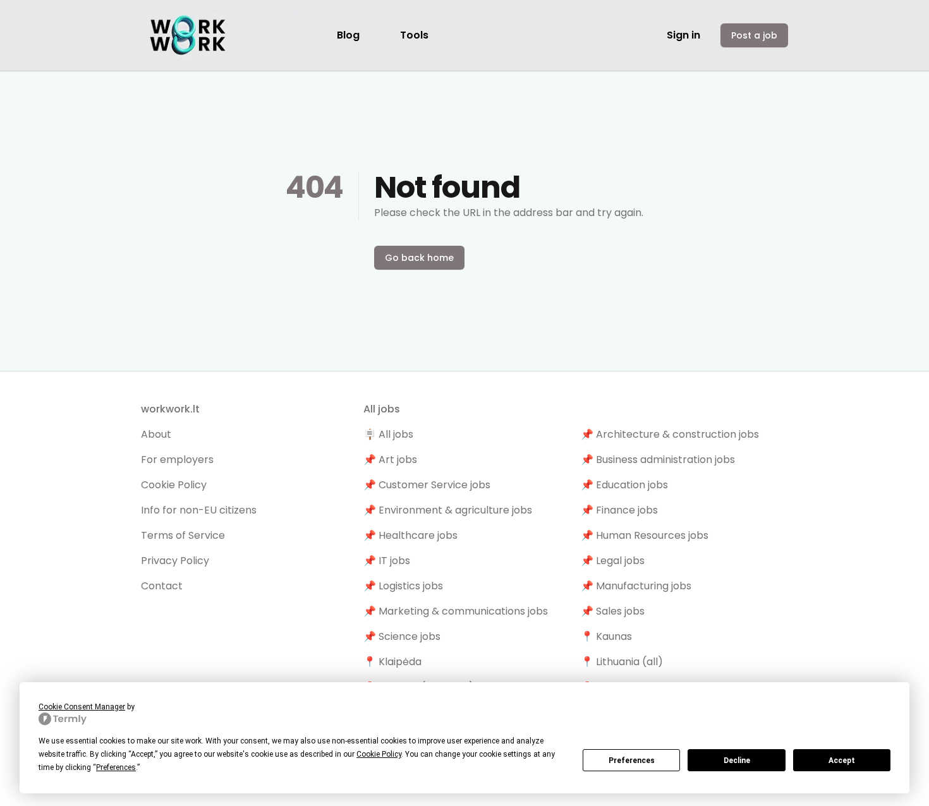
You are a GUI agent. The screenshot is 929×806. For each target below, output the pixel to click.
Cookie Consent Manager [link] (82, 706)
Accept (842, 760)
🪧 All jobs (388, 434)
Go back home (419, 257)
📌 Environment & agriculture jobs (447, 510)
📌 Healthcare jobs (410, 535)
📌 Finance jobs (619, 510)
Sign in (683, 35)
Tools (414, 35)
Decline (737, 760)
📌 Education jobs (624, 485)
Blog (348, 35)
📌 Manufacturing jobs (636, 586)
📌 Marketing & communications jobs (455, 611)
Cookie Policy (174, 485)
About (156, 434)
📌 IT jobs (386, 560)
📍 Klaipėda (392, 661)
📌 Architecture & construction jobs (670, 434)
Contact (162, 586)
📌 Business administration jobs (658, 459)
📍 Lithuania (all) (622, 661)
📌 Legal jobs (613, 560)
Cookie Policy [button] (378, 754)
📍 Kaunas (606, 636)
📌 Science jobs (401, 636)
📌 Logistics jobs (403, 586)
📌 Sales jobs (613, 611)
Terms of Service (183, 535)
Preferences (632, 760)
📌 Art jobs (390, 459)
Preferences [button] (116, 767)
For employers (177, 459)
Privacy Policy (175, 560)
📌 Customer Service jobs (426, 485)
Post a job (754, 35)
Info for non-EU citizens (199, 510)
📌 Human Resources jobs (644, 535)
